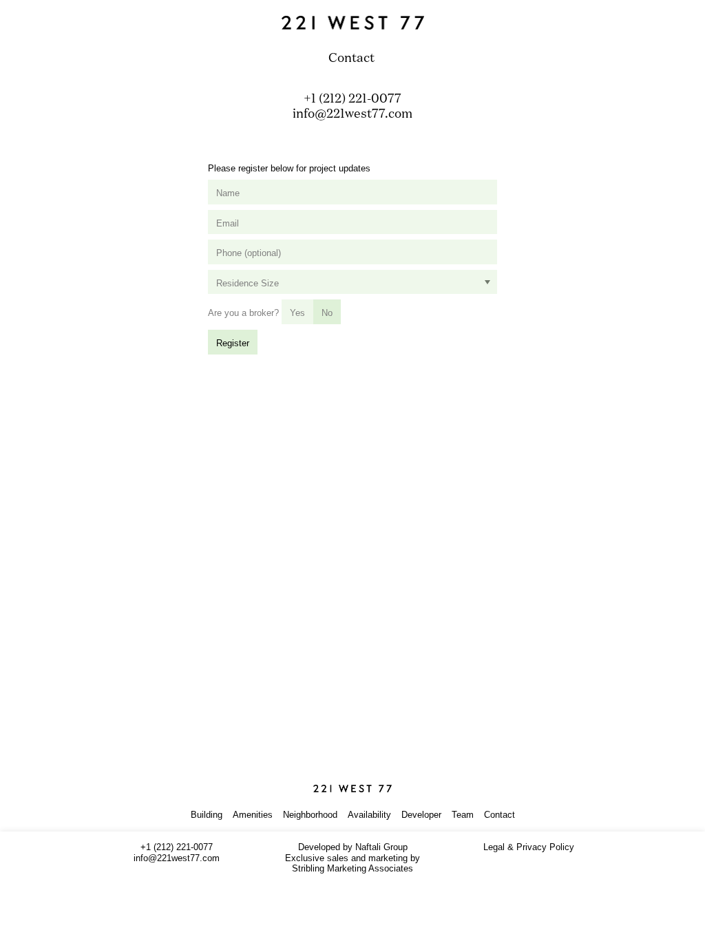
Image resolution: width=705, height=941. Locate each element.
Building (206, 815)
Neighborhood (310, 815)
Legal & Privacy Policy (528, 847)
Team (463, 815)
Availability (369, 815)
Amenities (253, 815)
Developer (421, 815)
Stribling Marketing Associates (352, 868)
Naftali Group (381, 847)
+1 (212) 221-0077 (352, 99)
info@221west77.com (352, 114)
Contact (499, 815)
